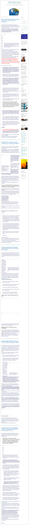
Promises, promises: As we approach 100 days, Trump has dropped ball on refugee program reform (9, 429)
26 (24, 29)
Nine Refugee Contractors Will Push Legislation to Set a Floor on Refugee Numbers (24, 150)
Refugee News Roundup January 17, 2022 (24, 142)
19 (24, 28)
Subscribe (24, 49)
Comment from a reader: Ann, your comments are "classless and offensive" (10, 142)
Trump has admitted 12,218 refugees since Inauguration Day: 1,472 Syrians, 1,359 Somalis (10, 248)
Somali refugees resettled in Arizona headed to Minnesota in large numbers (10, 341)
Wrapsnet (6, 60)
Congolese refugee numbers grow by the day (24, 153)
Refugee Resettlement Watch (14, 2)
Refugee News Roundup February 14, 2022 (24, 134)
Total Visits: (22, 178)
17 (22, 28)
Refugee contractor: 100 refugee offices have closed (24, 148)
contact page (23, 95)
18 (23, 28)
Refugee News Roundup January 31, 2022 (24, 138)
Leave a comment (12, 144)
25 (23, 29)
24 (22, 29)
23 (21, 29)
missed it (6, 58)
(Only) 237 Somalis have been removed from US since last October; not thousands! (10, 20)
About (21, 146)
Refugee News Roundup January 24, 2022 (24, 140)
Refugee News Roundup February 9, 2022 (24, 136)
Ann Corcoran (7, 144)
